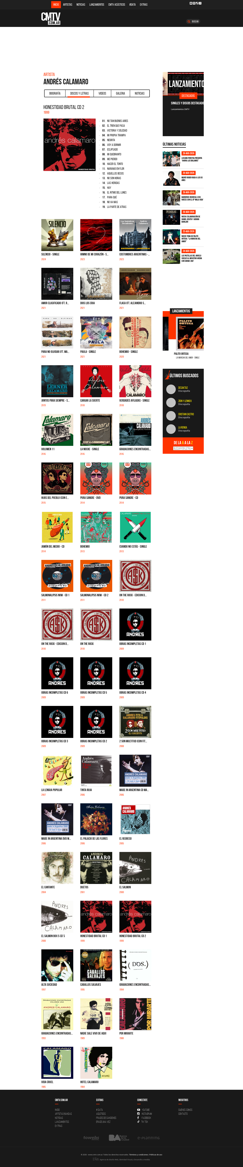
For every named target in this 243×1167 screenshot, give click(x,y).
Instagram (147, 1113)
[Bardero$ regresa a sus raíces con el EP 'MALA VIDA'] (171, 197)
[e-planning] (148, 1138)
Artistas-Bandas (63, 1113)
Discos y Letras (79, 93)
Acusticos (101, 1113)
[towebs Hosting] (91, 1138)
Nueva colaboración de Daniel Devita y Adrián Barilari (191, 219)
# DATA (99, 1109)
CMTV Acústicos (116, 4)
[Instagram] (194, 3)
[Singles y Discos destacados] (183, 83)
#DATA (132, 4)
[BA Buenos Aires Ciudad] (118, 1138)
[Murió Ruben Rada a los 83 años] (171, 178)
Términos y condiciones (138, 1154)
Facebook (146, 1117)
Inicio (56, 4)
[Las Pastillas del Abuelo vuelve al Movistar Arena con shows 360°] (171, 256)
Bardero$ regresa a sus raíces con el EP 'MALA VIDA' (192, 198)
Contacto (183, 1113)
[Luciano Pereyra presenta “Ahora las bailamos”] (171, 158)
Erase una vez (103, 1121)
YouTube (146, 1109)
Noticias (80, 4)
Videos (102, 93)
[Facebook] (200, 3)
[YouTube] (191, 3)
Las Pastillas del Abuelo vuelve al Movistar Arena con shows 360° (192, 258)
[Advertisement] (121, 48)
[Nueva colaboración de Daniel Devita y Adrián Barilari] (171, 217)
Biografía (54, 93)
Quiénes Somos (185, 1109)
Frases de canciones (106, 1117)
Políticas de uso (155, 1154)
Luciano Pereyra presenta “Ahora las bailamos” (192, 159)
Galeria (120, 93)
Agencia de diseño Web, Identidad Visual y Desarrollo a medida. (124, 1159)
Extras (144, 4)
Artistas (67, 4)
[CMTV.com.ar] (53, 18)
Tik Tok (144, 1121)
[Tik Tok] (197, 3)
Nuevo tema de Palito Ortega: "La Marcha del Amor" (191, 239)
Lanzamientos (96, 4)
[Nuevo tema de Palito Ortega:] (171, 236)
